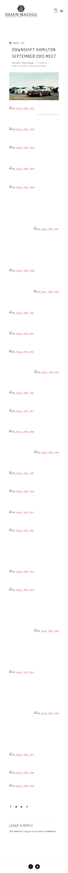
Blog (32, 65)
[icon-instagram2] (37, 866)
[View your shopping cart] (56, 11)
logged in (28, 831)
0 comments (42, 62)
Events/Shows (40, 65)
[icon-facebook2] (31, 866)
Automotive (23, 65)
